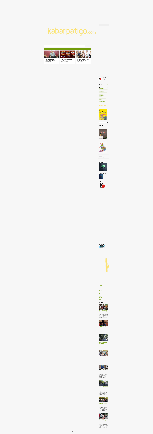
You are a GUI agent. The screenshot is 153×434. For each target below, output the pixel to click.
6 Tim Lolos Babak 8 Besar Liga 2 (102, 98)
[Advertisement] (24, 5)
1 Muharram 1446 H (101, 88)
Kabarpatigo (104, 77)
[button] (58, 63)
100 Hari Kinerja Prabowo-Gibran (103, 92)
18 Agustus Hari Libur (101, 95)
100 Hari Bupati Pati (101, 91)
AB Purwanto (100, 99)
